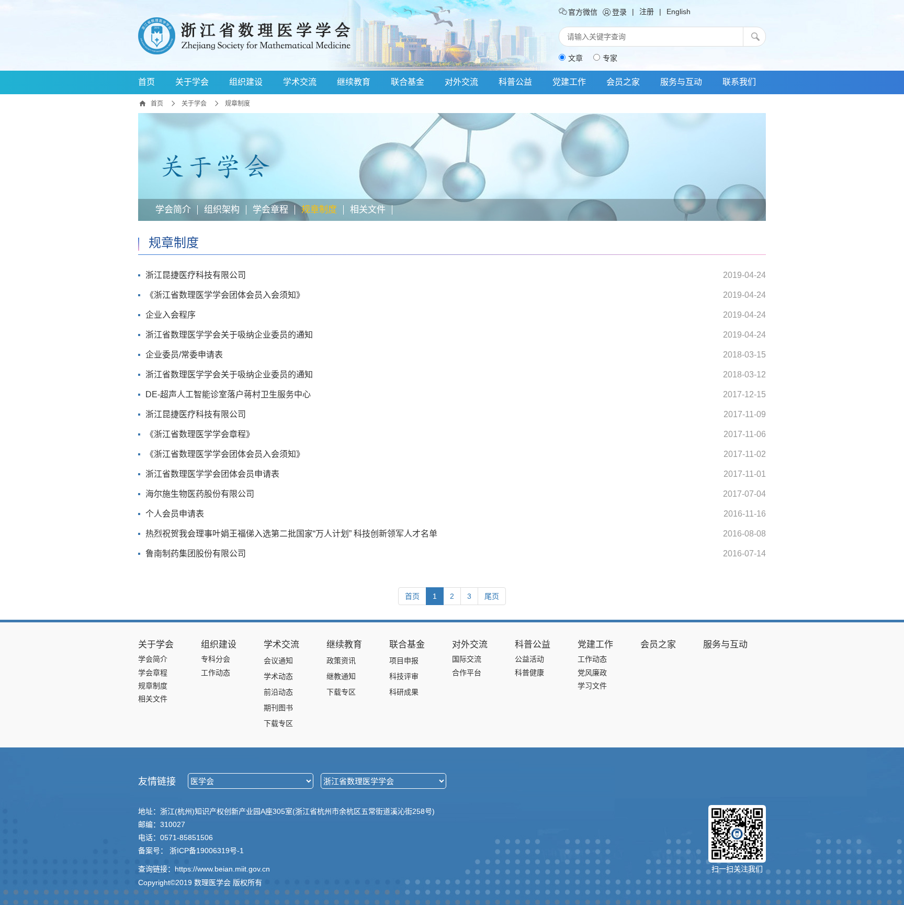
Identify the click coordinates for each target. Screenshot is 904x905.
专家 (610, 58)
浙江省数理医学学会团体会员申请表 (212, 474)
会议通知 (278, 660)
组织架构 (222, 210)
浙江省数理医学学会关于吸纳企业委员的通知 (229, 334)
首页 (146, 81)
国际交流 (466, 659)
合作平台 (466, 672)
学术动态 (278, 676)
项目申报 (404, 660)
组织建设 (246, 81)
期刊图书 (278, 707)
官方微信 (581, 12)
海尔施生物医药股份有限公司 (199, 493)
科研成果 (404, 692)
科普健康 (529, 672)
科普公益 (515, 81)
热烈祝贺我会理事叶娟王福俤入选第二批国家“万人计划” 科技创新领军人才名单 (291, 533)
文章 (575, 58)
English (678, 11)
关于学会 (192, 81)
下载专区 (278, 723)
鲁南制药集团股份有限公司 (195, 553)
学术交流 (300, 81)
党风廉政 (592, 672)
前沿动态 (278, 692)
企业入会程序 (170, 314)
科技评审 (404, 676)
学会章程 (270, 210)
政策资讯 (341, 660)
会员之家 (623, 81)
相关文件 (368, 210)
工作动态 (215, 672)
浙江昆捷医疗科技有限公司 (195, 275)
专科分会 (215, 659)
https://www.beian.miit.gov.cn (222, 869)
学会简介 (173, 210)
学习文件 (592, 685)
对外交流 (461, 81)
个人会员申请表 (174, 513)
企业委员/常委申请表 (184, 354)
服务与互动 (681, 81)
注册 (646, 11)
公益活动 (529, 659)
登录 (618, 12)
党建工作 (569, 81)
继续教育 (353, 81)
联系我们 (739, 81)
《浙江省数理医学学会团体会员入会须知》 (224, 295)
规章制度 (237, 103)
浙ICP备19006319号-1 (207, 850)
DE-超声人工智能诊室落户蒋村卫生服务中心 (228, 394)
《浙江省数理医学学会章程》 (199, 434)
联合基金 (407, 81)
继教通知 (341, 676)
